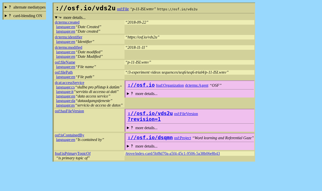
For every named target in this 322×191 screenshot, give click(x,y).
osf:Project (182, 138)
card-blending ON (27, 16)
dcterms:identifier (68, 37)
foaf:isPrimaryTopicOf (73, 153)
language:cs (65, 87)
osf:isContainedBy (69, 135)
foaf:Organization (170, 85)
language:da (65, 101)
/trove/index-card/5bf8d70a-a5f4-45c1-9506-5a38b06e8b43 (172, 153)
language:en (65, 27)
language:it (64, 91)
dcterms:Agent (196, 85)
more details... (74, 17)
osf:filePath (64, 72)
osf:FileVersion (186, 114)
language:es (65, 105)
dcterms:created (67, 22)
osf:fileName (65, 62)
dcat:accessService (69, 82)
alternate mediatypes (29, 7)
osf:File (123, 9)
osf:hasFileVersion (69, 111)
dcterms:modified (68, 47)
